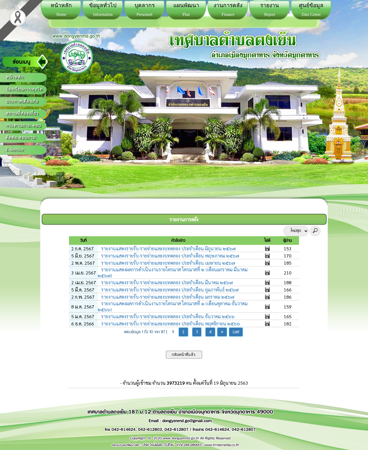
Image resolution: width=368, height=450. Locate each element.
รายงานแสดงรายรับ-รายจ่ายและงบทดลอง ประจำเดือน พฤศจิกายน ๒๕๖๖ (170, 324)
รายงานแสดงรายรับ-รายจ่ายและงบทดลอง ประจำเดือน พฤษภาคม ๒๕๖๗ (169, 256)
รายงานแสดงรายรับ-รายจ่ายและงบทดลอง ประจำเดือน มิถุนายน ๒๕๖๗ (168, 248)
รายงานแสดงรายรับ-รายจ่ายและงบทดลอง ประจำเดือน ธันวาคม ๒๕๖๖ (167, 316)
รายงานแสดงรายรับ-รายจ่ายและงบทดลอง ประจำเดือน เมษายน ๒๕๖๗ (167, 263)
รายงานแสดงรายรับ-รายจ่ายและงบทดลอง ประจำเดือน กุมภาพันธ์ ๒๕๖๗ (169, 290)
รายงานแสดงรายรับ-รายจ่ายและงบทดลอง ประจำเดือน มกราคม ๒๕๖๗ (167, 297)
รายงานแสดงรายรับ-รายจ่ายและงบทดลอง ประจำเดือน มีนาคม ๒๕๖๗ (166, 282)
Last (236, 332)
